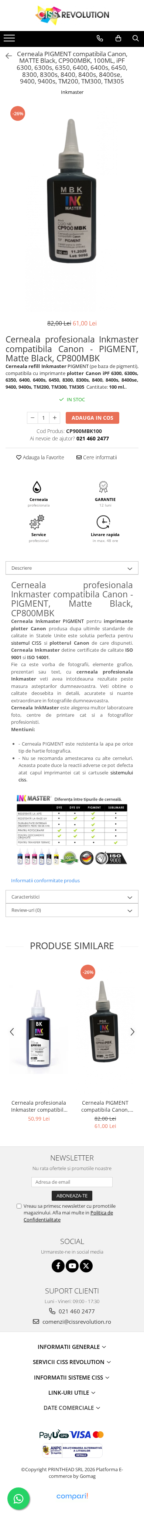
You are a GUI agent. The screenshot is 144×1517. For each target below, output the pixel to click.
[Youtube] (72, 1265)
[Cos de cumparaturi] (118, 38)
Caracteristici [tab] (25, 896)
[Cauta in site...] (135, 38)
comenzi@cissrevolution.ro (76, 1321)
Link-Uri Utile (69, 1392)
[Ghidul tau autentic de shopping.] (72, 1496)
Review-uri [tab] (26, 910)
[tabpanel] (72, 208)
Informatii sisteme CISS (69, 1377)
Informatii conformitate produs (45, 880)
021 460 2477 (76, 1311)
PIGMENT (78, 366)
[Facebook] (58, 1265)
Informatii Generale (69, 1346)
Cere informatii (99, 457)
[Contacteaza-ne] (100, 38)
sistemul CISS (26, 643)
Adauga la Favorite (42, 457)
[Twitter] (86, 1265)
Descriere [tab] (21, 568)
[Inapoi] (5, 56)
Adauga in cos (92, 417)
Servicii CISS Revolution (69, 1362)
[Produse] (10, 40)
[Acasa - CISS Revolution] (72, 15)
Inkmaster (72, 92)
